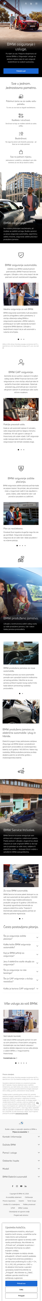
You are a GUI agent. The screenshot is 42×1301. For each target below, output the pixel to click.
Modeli (6, 1168)
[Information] (3, 348)
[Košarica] (31, 3)
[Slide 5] (26, 1063)
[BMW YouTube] (21, 1186)
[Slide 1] (18, 339)
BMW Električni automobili (15, 1176)
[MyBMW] (26, 3)
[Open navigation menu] (36, 3)
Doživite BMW (9, 1144)
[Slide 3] (24, 339)
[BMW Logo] (4, 3)
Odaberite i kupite (11, 1160)
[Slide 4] (25, 545)
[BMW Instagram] (16, 1186)
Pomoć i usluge (10, 1152)
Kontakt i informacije (12, 1136)
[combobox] (37, 1103)
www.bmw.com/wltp (21, 1113)
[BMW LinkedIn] (25, 1186)
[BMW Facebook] (12, 1186)
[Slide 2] (21, 339)
